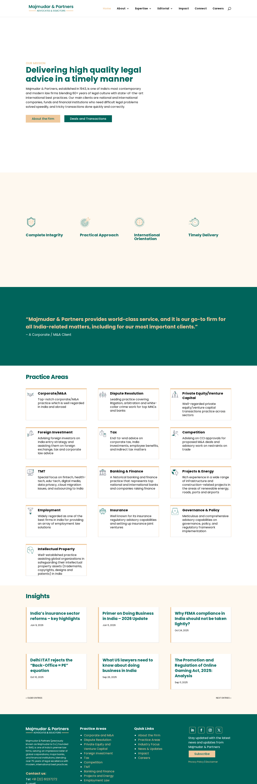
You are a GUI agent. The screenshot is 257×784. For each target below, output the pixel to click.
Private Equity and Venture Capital (97, 746)
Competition (193, 432)
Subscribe (202, 754)
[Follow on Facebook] (201, 730)
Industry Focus (149, 744)
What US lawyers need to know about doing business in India (128, 665)
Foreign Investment (55, 432)
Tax (113, 432)
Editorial (163, 8)
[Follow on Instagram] (210, 730)
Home (107, 8)
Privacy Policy (196, 761)
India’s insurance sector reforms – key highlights (55, 616)
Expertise (141, 8)
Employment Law (96, 780)
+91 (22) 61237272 (44, 779)
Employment (49, 510)
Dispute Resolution (126, 393)
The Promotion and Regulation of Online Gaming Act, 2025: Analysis (195, 668)
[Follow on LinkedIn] (192, 730)
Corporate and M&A (99, 735)
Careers (218, 8)
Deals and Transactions (88, 119)
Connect (201, 8)
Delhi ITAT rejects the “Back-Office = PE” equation (51, 665)
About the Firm (43, 119)
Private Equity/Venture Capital (202, 395)
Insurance (119, 510)
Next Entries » (223, 697)
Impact (184, 8)
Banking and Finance (99, 771)
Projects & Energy (198, 471)
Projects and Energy (99, 776)
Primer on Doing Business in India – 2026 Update (128, 616)
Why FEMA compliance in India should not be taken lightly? (201, 619)
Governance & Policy (200, 510)
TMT (41, 471)
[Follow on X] (219, 730)
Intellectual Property (56, 549)
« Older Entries (34, 697)
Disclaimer (211, 761)
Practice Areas (149, 740)
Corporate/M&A (52, 393)
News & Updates (150, 749)
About (121, 8)
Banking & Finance (126, 471)
